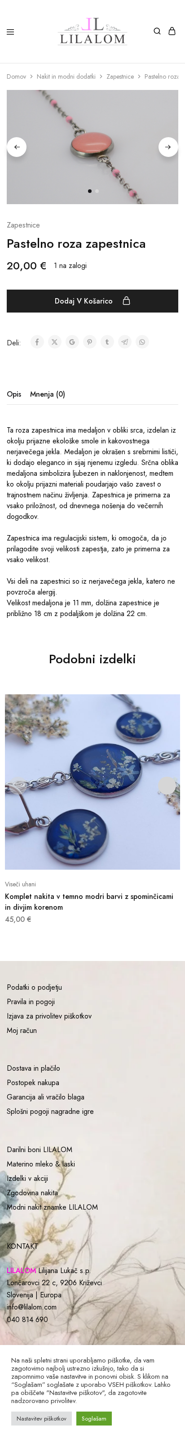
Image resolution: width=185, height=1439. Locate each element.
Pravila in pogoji (31, 1002)
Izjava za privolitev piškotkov (49, 1016)
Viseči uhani (20, 884)
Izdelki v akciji (27, 1178)
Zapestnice (120, 76)
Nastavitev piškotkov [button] (41, 1418)
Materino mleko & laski (41, 1164)
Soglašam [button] (94, 1418)
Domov (16, 76)
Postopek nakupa (33, 1082)
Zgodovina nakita (32, 1193)
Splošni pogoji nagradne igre (50, 1111)
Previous (16, 147)
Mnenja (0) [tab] (47, 394)
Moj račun (22, 1030)
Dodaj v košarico (85, 301)
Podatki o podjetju (34, 987)
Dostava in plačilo (33, 1068)
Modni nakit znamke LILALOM (52, 1207)
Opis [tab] (14, 394)
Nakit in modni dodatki (66, 76)
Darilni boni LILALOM (39, 1149)
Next (168, 147)
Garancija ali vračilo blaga (45, 1097)
